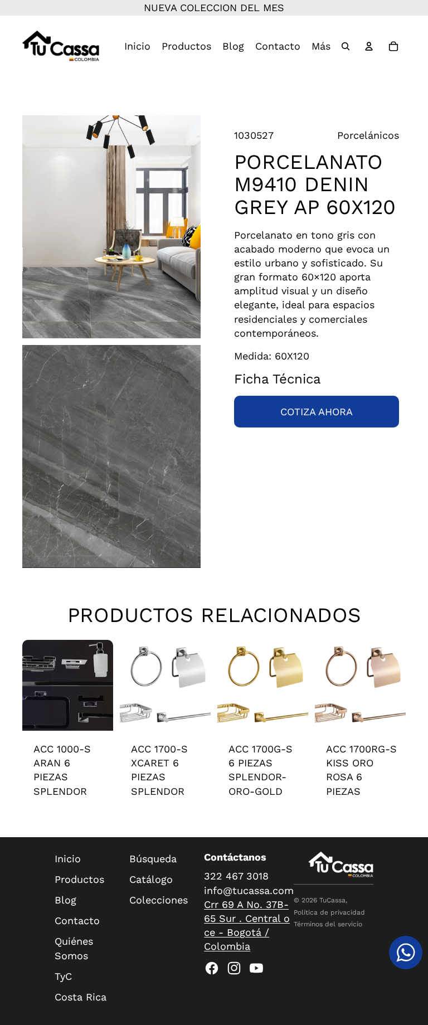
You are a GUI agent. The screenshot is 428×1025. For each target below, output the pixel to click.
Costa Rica (80, 997)
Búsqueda (153, 858)
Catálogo (151, 879)
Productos (79, 879)
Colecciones (158, 900)
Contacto (77, 920)
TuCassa (332, 900)
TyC (63, 976)
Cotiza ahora (316, 411)
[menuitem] (321, 46)
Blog (65, 900)
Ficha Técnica (277, 379)
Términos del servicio (328, 924)
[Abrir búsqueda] (345, 46)
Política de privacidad (329, 912)
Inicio (68, 858)
